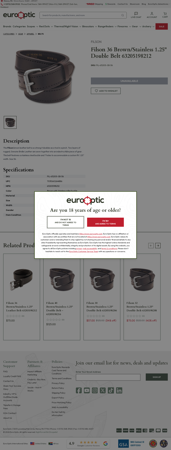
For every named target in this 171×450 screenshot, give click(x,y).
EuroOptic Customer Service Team (83, 251)
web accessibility (90, 248)
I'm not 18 (65, 222)
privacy (79, 248)
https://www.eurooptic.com (90, 234)
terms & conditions (109, 248)
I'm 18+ (105, 222)
